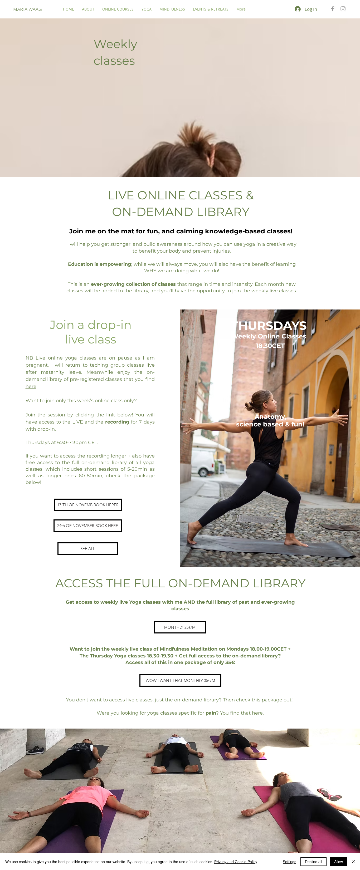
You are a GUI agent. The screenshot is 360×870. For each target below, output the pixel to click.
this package (267, 700)
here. (258, 713)
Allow (338, 861)
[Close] (354, 861)
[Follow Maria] (343, 9)
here (31, 386)
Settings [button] (289, 861)
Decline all (313, 861)
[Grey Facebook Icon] (332, 9)
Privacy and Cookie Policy (235, 861)
